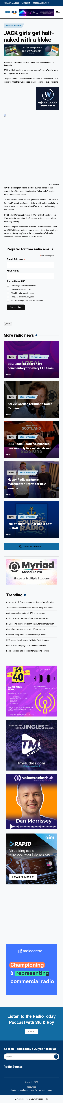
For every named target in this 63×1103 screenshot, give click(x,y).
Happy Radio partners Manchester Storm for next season (27, 484)
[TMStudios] (31, 745)
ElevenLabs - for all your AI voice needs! (31, 1099)
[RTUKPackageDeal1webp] (31, 50)
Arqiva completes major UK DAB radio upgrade (25, 613)
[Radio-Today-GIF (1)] (31, 970)
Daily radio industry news (21, 289)
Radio (22, 357)
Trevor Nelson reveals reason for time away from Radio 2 (30, 608)
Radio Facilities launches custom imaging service (27, 651)
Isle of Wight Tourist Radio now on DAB (30, 526)
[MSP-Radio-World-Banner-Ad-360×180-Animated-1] (31, 572)
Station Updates (13, 26)
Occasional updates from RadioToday (27, 300)
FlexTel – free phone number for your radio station (31, 1090)
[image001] (31, 691)
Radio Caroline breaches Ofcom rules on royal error (28, 618)
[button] (56, 1056)
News (11, 357)
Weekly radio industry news (22, 293)
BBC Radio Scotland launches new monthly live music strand (29, 446)
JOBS (46, 3)
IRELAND (39, 3)
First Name (13, 270)
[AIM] (31, 859)
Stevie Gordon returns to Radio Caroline (30, 406)
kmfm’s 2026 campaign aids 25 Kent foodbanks (26, 645)
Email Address (16, 259)
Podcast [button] (31, 1031)
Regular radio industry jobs (22, 297)
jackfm (8, 324)
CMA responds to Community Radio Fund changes (27, 640)
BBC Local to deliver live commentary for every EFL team (31, 366)
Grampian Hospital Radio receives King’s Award (26, 635)
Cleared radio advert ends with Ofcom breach (25, 629)
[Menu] (57, 12)
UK (34, 3)
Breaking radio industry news (23, 286)
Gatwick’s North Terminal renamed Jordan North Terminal (30, 602)
